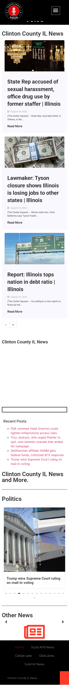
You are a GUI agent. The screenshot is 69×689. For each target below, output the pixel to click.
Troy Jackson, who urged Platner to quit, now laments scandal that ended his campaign (37, 442)
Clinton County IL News (32, 33)
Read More (14, 126)
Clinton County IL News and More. (32, 477)
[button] (55, 10)
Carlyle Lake (23, 655)
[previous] (5, 325)
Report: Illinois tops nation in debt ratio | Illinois (31, 282)
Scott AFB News (42, 647)
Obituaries (46, 655)
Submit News (34, 664)
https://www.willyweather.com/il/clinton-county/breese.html (29, 388)
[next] (13, 325)
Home (19, 647)
